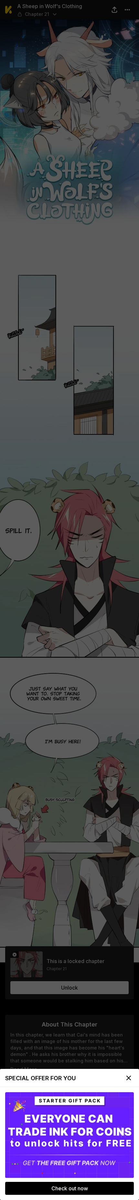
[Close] (128, 1078)
